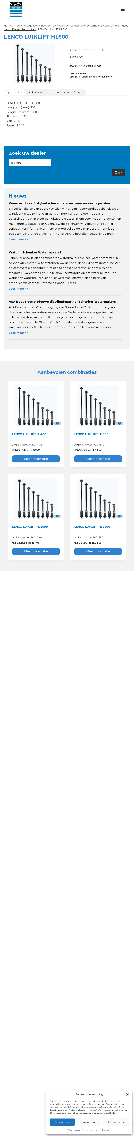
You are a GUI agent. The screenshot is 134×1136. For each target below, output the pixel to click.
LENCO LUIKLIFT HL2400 (92, 526)
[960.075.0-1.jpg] (34, 62)
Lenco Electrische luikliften (97, 77)
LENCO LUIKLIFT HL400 (29, 434)
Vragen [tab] (78, 92)
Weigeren (89, 1122)
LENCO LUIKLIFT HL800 (91, 434)
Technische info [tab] (59, 92)
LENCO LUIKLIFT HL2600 (30, 526)
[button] (127, 1094)
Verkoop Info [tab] (36, 92)
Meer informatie (36, 459)
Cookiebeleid (74, 1130)
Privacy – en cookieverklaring (95, 1130)
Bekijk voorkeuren (116, 1122)
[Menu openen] (122, 9)
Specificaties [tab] (14, 92)
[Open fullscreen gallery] (61, 80)
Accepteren (62, 1122)
